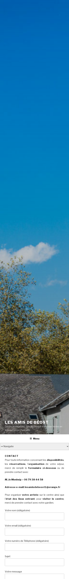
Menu (36, 438)
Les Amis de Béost (27, 422)
